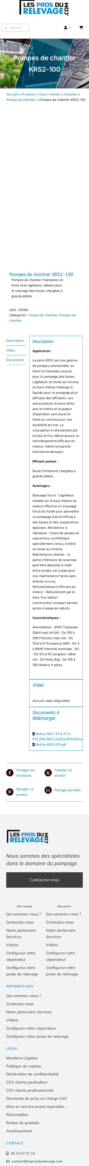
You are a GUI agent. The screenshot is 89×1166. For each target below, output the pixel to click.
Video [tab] (10, 350)
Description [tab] (15, 340)
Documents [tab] (15, 360)
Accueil (12, 94)
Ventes (55, 94)
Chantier (70, 94)
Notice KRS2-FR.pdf (51, 744)
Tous (42, 94)
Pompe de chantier (21, 100)
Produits (28, 94)
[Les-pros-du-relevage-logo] (28, 831)
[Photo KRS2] (44, 195)
